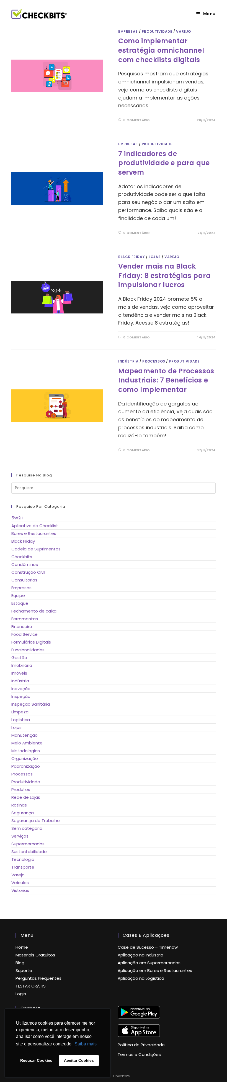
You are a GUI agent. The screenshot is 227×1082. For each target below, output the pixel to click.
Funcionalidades (28, 650)
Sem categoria (26, 828)
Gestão (19, 657)
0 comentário (136, 120)
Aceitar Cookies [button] (79, 1060)
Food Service (24, 634)
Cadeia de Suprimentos (36, 549)
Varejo (183, 31)
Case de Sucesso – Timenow (148, 947)
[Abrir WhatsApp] (213, 1068)
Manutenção (24, 735)
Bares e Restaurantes (33, 533)
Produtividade (157, 31)
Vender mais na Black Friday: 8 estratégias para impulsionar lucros (164, 275)
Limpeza (20, 712)
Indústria (128, 361)
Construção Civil (28, 572)
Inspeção (20, 696)
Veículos (20, 882)
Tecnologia (22, 859)
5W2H (17, 518)
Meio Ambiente (27, 743)
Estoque (19, 603)
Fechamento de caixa (33, 611)
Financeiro (21, 626)
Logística (20, 720)
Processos (153, 361)
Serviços (20, 836)
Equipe (18, 595)
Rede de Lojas (25, 797)
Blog (20, 963)
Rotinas (19, 805)
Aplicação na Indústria (140, 955)
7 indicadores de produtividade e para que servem (164, 163)
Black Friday (131, 256)
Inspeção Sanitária (30, 704)
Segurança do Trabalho (35, 820)
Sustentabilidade (29, 851)
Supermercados (28, 844)
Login (21, 994)
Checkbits (21, 557)
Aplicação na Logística (141, 978)
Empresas (128, 31)
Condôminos (24, 564)
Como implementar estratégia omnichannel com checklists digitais (161, 50)
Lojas (155, 256)
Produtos (20, 789)
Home (22, 947)
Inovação (20, 688)
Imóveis (19, 673)
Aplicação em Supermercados (149, 963)
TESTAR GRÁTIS (31, 986)
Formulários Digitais (31, 642)
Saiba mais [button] (85, 1044)
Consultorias (24, 580)
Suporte (24, 970)
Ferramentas (24, 619)
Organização (24, 758)
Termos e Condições (139, 1054)
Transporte (22, 867)
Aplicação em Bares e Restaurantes (155, 970)
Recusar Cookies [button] (36, 1060)
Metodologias (25, 751)
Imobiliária (21, 665)
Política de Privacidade (141, 1045)
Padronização (25, 766)
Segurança (22, 813)
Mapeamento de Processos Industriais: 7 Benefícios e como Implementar (166, 380)
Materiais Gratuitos (35, 955)
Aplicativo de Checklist (34, 526)
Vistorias (20, 890)
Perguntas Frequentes (38, 978)
